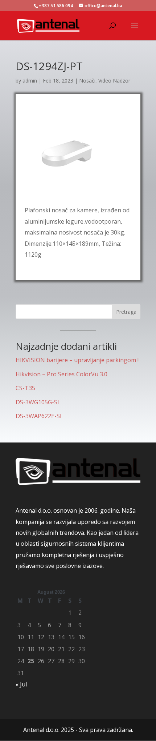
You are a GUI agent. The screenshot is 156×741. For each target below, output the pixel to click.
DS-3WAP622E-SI (39, 416)
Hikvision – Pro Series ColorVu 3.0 (61, 374)
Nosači (87, 80)
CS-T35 (25, 388)
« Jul (21, 684)
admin (29, 80)
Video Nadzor (114, 80)
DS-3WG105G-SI (37, 402)
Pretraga (126, 311)
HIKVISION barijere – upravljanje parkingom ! (77, 360)
